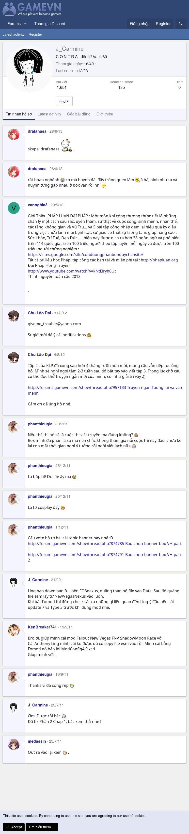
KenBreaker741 (42, 627)
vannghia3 (37, 205)
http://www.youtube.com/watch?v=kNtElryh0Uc (72, 271)
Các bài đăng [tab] (79, 114)
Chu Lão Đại (39, 313)
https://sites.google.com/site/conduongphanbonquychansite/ (85, 254)
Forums (14, 23)
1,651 (62, 87)
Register (35, 34)
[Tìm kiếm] (181, 23)
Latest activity (13, 34)
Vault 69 (100, 56)
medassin (37, 741)
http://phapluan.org (159, 260)
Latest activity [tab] (49, 114)
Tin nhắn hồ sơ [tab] (19, 114)
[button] (25, 23)
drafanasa (37, 131)
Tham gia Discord (49, 23)
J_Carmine (38, 579)
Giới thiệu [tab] (104, 114)
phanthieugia (40, 424)
